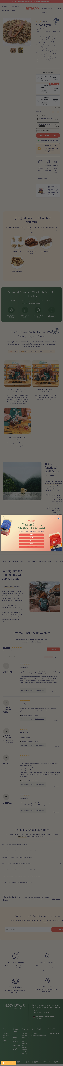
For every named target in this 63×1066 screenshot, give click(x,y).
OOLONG (31, 540)
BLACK (31, 534)
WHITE (31, 543)
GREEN (31, 537)
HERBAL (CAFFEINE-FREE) (31, 546)
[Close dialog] (59, 518)
